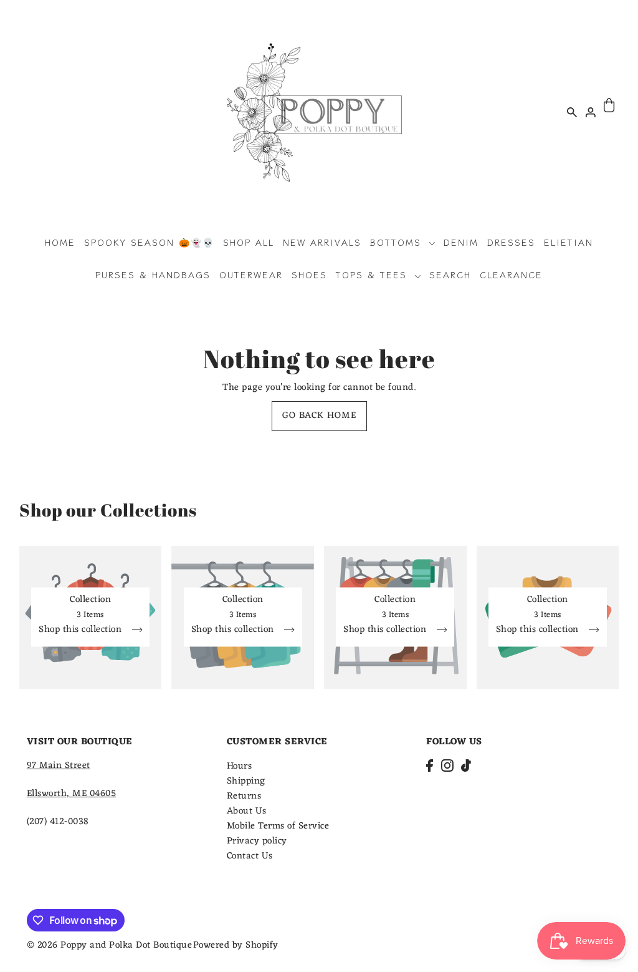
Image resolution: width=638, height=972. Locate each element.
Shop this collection (82, 631)
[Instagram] (447, 766)
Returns (244, 796)
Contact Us (250, 856)
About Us (247, 811)
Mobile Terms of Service (278, 826)
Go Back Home (319, 415)
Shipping (246, 781)
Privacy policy (257, 841)
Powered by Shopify (236, 945)
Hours (239, 766)
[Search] (572, 112)
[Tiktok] (466, 766)
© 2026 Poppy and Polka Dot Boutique (110, 945)
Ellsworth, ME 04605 (72, 793)
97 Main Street (58, 765)
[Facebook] (429, 766)
